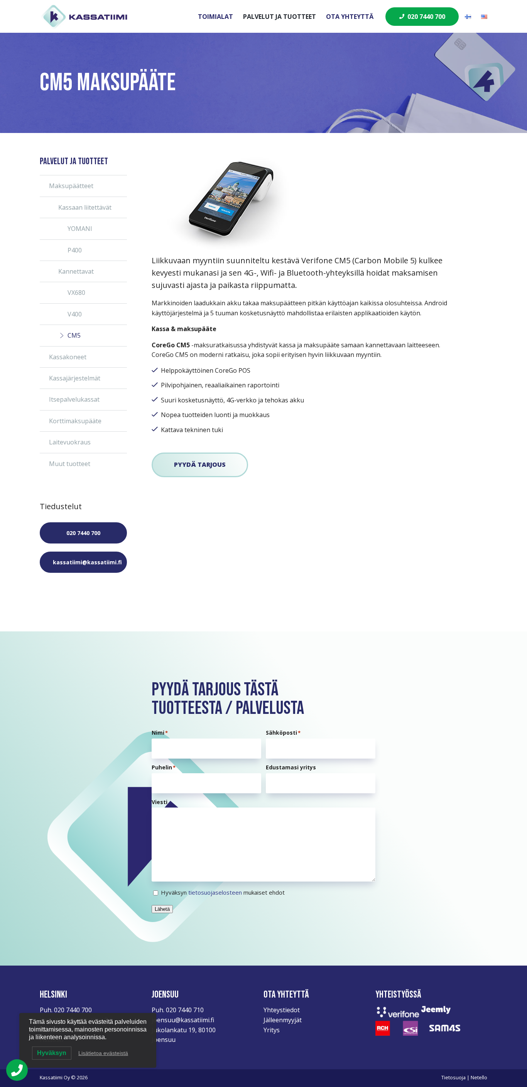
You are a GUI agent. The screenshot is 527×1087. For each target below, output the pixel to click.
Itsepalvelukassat (74, 399)
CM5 (74, 335)
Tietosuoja (453, 1077)
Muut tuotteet (69, 463)
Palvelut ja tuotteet (279, 16)
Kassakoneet (67, 357)
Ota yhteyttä (349, 16)
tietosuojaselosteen (215, 892)
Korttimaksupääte (75, 421)
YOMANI (80, 228)
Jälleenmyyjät (283, 1020)
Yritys (272, 1030)
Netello (479, 1077)
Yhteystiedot (282, 1010)
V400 (75, 314)
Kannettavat (76, 271)
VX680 (76, 292)
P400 (75, 250)
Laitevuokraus (70, 442)
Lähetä (162, 909)
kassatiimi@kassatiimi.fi (87, 562)
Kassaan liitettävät (84, 207)
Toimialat (215, 16)
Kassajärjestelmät (74, 378)
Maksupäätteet (71, 186)
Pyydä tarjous (200, 464)
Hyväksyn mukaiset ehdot (223, 892)
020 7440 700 (426, 16)
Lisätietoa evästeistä (103, 1053)
